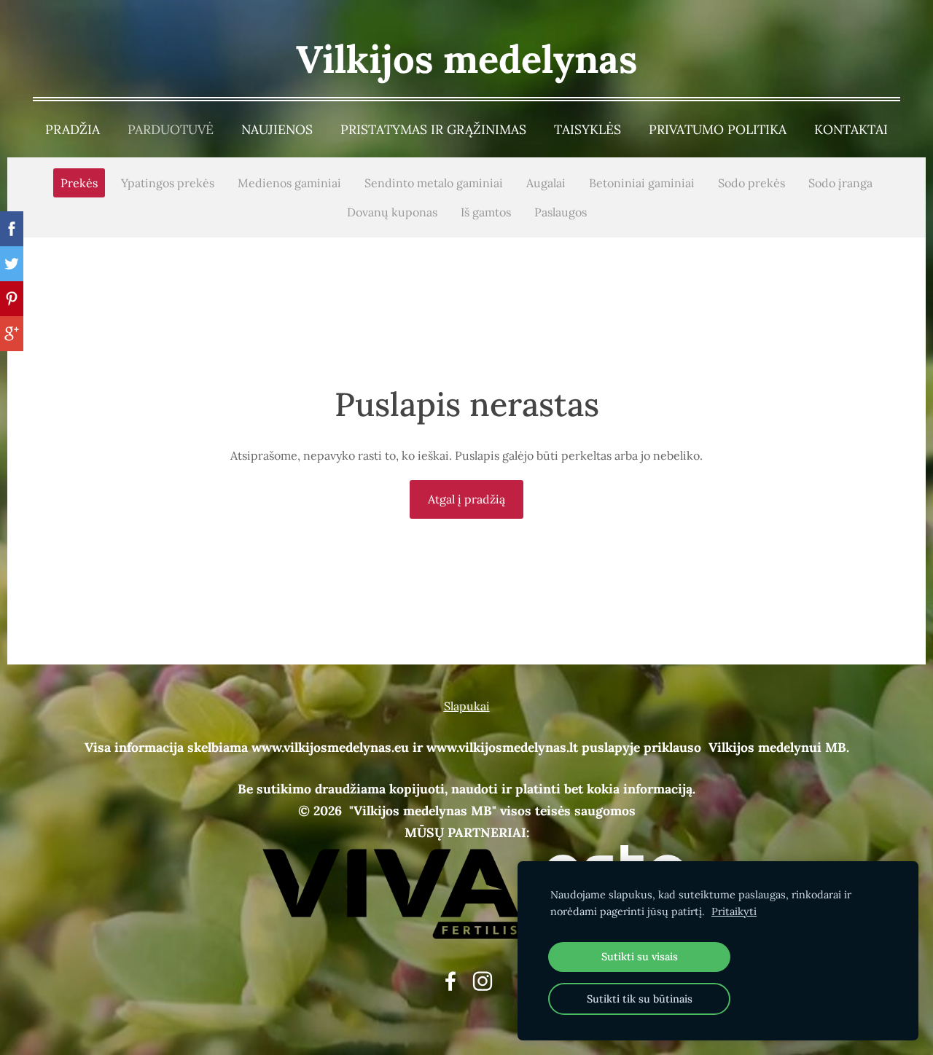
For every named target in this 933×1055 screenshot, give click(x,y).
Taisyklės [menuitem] (587, 129)
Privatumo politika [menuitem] (717, 129)
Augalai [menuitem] (546, 183)
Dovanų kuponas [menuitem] (392, 212)
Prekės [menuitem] (79, 183)
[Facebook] (450, 981)
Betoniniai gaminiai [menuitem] (642, 183)
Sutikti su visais (639, 956)
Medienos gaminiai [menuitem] (289, 183)
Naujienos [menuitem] (277, 129)
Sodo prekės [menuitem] (751, 183)
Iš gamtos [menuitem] (486, 212)
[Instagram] (482, 981)
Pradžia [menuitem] (72, 129)
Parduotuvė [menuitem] (171, 129)
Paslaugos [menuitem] (560, 212)
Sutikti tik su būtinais (639, 998)
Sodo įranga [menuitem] (840, 183)
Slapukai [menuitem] (467, 706)
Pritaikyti (734, 911)
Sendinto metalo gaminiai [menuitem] (433, 183)
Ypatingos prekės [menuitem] (167, 183)
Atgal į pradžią (466, 499)
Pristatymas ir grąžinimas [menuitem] (433, 129)
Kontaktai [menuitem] (851, 129)
